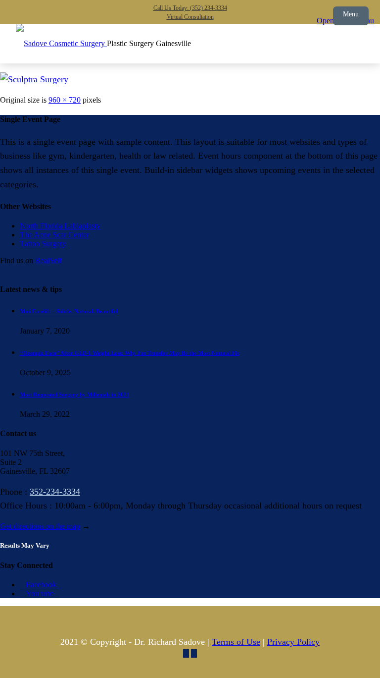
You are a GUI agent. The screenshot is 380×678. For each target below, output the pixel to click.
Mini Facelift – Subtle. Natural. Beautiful (69, 311)
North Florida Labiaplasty (60, 226)
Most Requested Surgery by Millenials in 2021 (74, 394)
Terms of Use (236, 642)
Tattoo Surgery (43, 243)
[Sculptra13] (34, 79)
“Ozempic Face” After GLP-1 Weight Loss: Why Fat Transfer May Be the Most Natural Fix (129, 353)
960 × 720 (64, 100)
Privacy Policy (293, 642)
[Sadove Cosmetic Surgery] (61, 43)
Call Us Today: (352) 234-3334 (190, 7)
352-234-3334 (55, 492)
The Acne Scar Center (54, 234)
